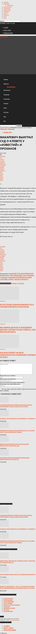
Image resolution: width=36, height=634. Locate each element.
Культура (6, 15)
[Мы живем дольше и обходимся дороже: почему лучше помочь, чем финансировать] (9, 322)
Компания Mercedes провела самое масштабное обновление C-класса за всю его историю (16, 405)
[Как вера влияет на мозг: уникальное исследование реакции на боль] (9, 347)
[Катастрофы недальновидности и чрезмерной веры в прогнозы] (9, 299)
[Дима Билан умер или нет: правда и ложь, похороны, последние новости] (4, 558)
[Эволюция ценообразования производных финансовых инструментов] (4, 455)
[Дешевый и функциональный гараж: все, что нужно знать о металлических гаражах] (4, 428)
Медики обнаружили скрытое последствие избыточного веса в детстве (14, 445)
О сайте (5, 27)
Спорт (5, 13)
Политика (10, 5)
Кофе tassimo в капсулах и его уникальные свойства (17, 574)
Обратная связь (8, 33)
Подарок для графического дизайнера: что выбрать (17, 418)
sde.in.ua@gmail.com (14, 620)
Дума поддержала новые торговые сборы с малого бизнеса (16, 278)
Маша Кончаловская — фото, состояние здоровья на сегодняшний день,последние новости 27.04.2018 (17, 587)
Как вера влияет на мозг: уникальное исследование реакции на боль (18, 354)
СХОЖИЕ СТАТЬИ (5, 283)
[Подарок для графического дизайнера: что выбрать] (4, 416)
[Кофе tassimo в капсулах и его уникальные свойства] (4, 571)
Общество (6, 4)
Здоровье (6, 11)
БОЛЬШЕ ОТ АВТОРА (17, 283)
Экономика (6, 8)
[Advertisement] (18, 55)
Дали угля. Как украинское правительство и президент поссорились (17, 274)
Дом (4, 18)
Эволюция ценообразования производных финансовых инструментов (15, 458)
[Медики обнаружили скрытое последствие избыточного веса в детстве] (4, 441)
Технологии (7, 10)
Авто (5, 16)
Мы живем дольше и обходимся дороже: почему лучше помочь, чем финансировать (17, 329)
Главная (5, 2)
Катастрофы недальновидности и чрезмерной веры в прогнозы (17, 305)
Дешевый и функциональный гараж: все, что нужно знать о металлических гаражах (17, 431)
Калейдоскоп (7, 7)
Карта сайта (7, 30)
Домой (2, 127)
